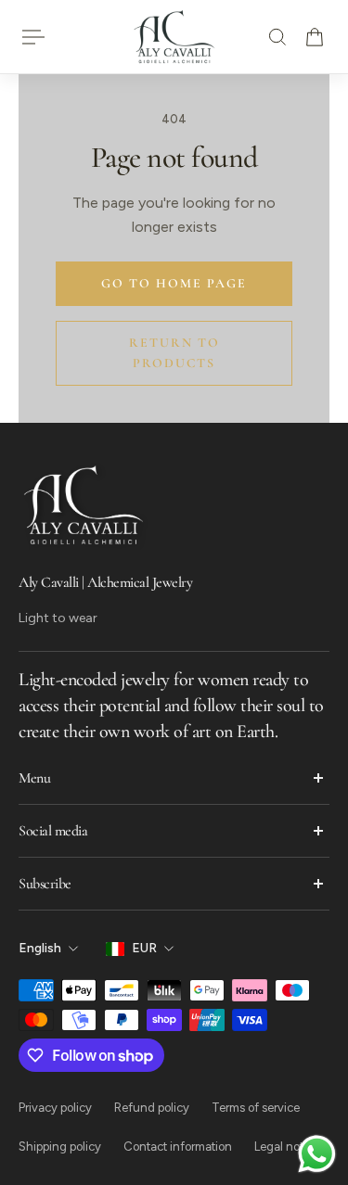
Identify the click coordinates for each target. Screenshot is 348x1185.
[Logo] (174, 36)
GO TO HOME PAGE (174, 283)
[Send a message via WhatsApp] (317, 1154)
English (40, 948)
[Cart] (314, 37)
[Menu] (33, 37)
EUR (144, 948)
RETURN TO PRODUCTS (174, 353)
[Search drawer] (277, 37)
